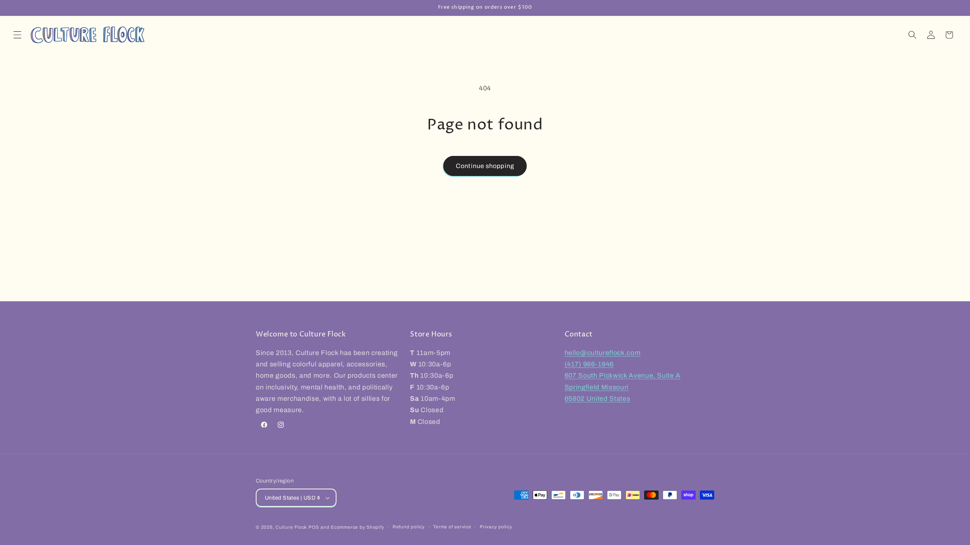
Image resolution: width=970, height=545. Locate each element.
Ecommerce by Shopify (357, 527)
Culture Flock (291, 527)
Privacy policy (496, 526)
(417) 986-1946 (589, 364)
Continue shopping (485, 166)
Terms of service (452, 526)
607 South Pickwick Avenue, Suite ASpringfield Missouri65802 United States (623, 387)
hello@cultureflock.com (603, 353)
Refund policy (409, 526)
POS (313, 527)
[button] (17, 35)
